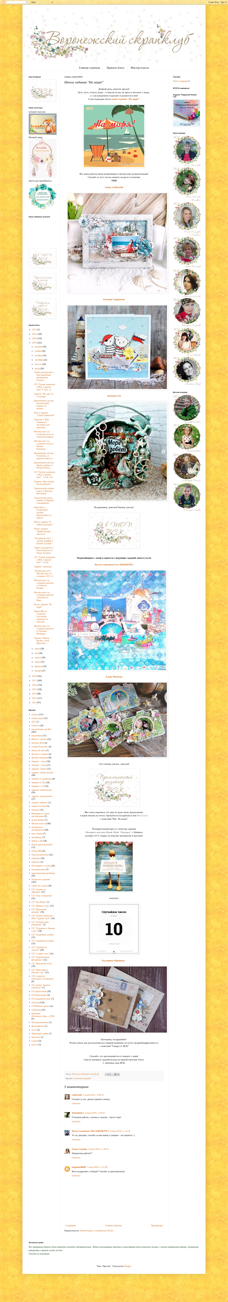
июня (37, 649)
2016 (34, 685)
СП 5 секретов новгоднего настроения (42, 977)
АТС (33, 722)
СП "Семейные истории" (43, 941)
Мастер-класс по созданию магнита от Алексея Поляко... (44, 584)
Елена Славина (79, 1149)
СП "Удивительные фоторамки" (40, 958)
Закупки (35, 810)
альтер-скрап (37, 718)
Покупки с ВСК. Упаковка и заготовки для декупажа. (41, 423)
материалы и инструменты (37, 828)
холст (33, 1030)
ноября (38, 351)
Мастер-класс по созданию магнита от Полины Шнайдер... (44, 630)
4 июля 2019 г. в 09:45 (95, 1113)
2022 (34, 329)
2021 (34, 334)
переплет (35, 862)
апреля (38, 657)
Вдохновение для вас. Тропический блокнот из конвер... (44, 405)
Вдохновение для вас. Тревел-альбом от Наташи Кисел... (44, 465)
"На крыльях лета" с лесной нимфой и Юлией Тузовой (43, 541)
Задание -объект (39, 769)
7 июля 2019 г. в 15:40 (97, 1167)
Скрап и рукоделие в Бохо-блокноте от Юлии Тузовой (44, 550)
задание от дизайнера (41, 779)
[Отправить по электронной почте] (106, 1074)
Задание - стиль (38, 765)
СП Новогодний (39, 995)
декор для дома (38, 750)
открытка (35, 858)
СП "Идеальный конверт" (38, 910)
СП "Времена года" (40, 906)
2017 (34, 680)
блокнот (35, 725)
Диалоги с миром (39, 754)
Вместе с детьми (39, 739)
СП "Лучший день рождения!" (40, 923)
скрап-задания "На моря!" (125, 99)
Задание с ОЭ (37, 786)
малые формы (37, 820)
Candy (34, 1041)
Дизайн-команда (39, 758)
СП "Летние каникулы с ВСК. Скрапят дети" (42, 917)
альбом (34, 714)
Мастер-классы (140, 67)
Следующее (70, 1225)
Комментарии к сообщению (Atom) (96, 1230)
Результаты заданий (82, 1078)
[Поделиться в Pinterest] (118, 1074)
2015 (34, 689)
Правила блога (115, 67)
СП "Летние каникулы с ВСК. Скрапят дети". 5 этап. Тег (44, 475)
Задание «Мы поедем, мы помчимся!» (44, 482)
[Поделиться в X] (112, 1074)
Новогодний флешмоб (41, 844)
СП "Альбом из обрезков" (38, 890)
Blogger (127, 1266)
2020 (34, 338)
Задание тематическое (41, 790)
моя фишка (36, 837)
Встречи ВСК (37, 743)
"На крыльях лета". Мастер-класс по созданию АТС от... (44, 573)
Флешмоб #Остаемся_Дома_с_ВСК (42, 1014)
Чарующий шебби (39, 1033)
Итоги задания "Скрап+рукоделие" (44, 414)
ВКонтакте (142, 815)
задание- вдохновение (41, 796)
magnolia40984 (79, 1167)
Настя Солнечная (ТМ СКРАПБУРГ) (90, 1131)
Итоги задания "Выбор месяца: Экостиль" (42, 531)
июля (37, 368)
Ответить (76, 1103)
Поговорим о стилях (41, 866)
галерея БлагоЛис (39, 746)
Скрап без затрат (39, 886)
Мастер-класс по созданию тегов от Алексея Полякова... (44, 434)
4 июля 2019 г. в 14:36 (120, 1131)
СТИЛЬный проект (40, 1006)
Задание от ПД (38, 782)
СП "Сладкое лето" (40, 953)
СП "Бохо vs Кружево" (42, 896)
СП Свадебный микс (41, 999)
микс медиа (36, 833)
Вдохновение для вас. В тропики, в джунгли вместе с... (44, 456)
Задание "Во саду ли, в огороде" (44, 395)
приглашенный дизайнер (43, 873)
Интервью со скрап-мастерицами (40, 814)
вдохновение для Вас (41, 729)
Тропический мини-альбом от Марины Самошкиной (44, 500)
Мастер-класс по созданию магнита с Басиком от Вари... (44, 596)
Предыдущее (157, 1225)
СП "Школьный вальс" (42, 963)
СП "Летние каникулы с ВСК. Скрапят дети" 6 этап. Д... (44, 387)
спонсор (35, 1002)
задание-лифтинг (39, 802)
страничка (36, 1010)
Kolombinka (78, 1113)
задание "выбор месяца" (42, 772)
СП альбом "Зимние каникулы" (40, 986)
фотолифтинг (37, 1026)
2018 (34, 676)
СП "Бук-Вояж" (38, 902)
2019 (34, 343)
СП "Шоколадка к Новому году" (39, 971)
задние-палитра (38, 806)
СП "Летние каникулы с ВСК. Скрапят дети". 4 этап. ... (44, 560)
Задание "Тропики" (43, 567)
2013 (34, 698)
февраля (39, 666)
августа (38, 364)
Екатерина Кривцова (113, 960)
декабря (38, 346)
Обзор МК (36, 851)
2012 (34, 702)
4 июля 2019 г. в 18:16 (98, 1149)
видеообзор (36, 735)
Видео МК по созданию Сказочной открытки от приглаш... (41, 616)
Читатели (35, 1037)
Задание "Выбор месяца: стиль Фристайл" (41, 641)
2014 (34, 694)
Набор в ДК (36, 841)
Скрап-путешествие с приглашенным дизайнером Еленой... (44, 376)
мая (37, 653)
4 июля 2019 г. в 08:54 (93, 1095)
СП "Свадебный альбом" (42, 935)
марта (38, 662)
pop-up (34, 1044)
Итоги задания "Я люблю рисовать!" (43, 523)
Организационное (39, 855)
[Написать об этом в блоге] (109, 1074)
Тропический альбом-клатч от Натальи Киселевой (44, 491)
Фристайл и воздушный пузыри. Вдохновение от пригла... (42, 512)
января (38, 671)
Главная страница (89, 67)
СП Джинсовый (38, 991)
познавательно (38, 869)
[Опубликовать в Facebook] (115, 1074)
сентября (39, 360)
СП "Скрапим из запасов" (39, 948)
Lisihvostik (77, 1095)
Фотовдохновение (39, 1022)
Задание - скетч (38, 761)
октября (38, 355)
